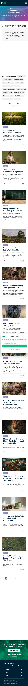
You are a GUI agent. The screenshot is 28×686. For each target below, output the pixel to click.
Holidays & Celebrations (8, 95)
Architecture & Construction (9, 89)
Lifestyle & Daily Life (18, 79)
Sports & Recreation (19, 95)
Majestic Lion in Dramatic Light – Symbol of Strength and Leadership (13, 441)
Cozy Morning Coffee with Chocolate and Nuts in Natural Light (13, 518)
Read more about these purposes (10, 343)
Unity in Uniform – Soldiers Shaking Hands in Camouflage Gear (13, 402)
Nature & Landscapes (7, 86)
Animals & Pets (17, 99)
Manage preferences (15, 349)
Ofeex (13, 680)
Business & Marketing (7, 79)
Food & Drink (17, 86)
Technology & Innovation (8, 82)
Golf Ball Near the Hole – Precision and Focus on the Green (13, 558)
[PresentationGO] (4, 3)
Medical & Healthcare (7, 99)
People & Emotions (22, 76)
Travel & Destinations (21, 89)
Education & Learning (7, 92)
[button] (26, 337)
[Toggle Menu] (26, 2)
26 (16, 578)
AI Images (5, 127)
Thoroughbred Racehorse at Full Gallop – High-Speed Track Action (14, 478)
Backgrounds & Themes (19, 92)
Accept (14, 346)
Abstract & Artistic (19, 82)
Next (19, 578)
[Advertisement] (14, 58)
